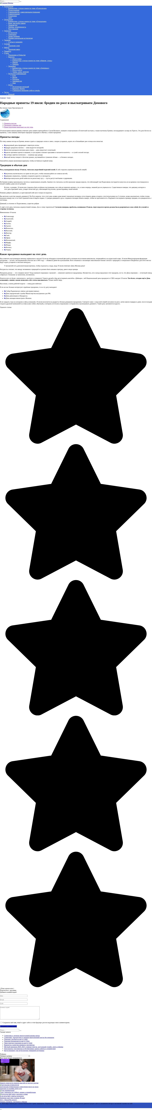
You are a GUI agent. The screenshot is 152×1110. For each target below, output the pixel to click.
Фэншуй (11, 94)
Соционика (12, 16)
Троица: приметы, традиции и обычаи (13, 1102)
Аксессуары (17, 59)
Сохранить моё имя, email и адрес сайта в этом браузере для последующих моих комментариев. (36, 1022)
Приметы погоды (10, 123)
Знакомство (12, 25)
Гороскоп (7, 31)
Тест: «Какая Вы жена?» (8, 1100)
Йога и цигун (17, 70)
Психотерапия (13, 10)
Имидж (15, 62)
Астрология (12, 33)
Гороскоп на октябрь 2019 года (11, 1088)
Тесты (6, 92)
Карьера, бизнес (18, 89)
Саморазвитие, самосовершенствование (24, 12)
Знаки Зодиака (14, 36)
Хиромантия (17, 81)
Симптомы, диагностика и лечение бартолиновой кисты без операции (29, 1037)
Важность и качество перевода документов (19, 1045)
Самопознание (14, 14)
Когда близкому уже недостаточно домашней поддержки (24, 1050)
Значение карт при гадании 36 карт (12, 1098)
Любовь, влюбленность (17, 27)
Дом (14, 83)
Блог (14, 75)
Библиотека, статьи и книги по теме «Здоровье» (30, 68)
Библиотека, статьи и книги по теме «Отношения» (27, 21)
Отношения (8, 20)
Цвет (10, 18)
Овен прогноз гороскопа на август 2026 (18, 1043)
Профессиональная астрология (20, 38)
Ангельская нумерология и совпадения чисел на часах (19, 1087)
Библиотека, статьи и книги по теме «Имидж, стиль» (32, 61)
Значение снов (14, 46)
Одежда (15, 64)
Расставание (13, 29)
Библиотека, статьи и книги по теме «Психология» (27, 8)
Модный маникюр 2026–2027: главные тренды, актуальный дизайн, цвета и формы (33, 1047)
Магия (14, 77)
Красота (11, 57)
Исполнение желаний (20, 87)
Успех (10, 85)
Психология (8, 6)
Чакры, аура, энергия (20, 72)
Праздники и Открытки (17, 55)
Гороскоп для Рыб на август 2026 (16, 1039)
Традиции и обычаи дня (12, 125)
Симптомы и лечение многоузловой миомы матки (22, 1036)
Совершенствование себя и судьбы (26, 90)
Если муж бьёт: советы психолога (12, 1096)
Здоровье (12, 66)
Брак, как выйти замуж (17, 23)
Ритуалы (15, 79)
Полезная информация (17, 74)
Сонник (7, 44)
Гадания (7, 40)
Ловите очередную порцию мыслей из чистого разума (19, 1083)
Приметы (7, 51)
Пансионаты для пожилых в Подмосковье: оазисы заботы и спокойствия (30, 1049)
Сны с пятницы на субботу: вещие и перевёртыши (18, 1092)
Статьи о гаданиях (15, 42)
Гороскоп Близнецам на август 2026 (16, 1041)
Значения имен (14, 49)
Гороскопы (12, 34)
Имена (6, 48)
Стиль (6, 53)
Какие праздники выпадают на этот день (18, 127)
